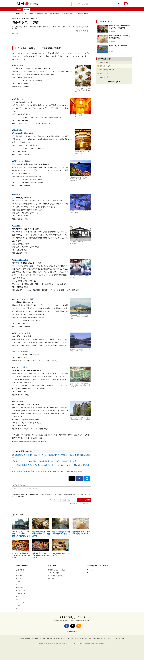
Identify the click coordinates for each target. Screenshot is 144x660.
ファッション (20, 602)
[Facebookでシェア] (79, 478)
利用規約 (49, 638)
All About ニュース (90, 570)
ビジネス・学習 (20, 590)
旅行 (36, 4)
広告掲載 (42, 638)
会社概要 (21, 638)
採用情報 (27, 638)
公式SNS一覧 (72, 632)
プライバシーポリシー (60, 638)
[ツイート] (72, 478)
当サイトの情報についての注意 (102, 638)
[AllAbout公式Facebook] (66, 626)
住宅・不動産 (20, 570)
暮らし (18, 584)
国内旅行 (26, 9)
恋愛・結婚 (19, 587)
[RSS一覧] (78, 626)
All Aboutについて (73, 638)
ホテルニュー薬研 (20, 367)
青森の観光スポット (68, 13)
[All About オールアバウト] (24, 4)
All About (18, 13)
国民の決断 (51, 579)
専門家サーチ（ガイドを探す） (57, 570)
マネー (18, 573)
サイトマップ (116, 638)
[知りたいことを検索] (119, 4)
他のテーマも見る (114, 82)
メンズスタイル (20, 593)
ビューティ (19, 579)
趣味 (17, 599)
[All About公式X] (72, 626)
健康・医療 (19, 576)
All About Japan (89, 573)
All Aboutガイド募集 (53, 573)
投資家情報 (35, 638)
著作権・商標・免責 (85, 638)
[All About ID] (126, 4)
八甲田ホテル (18, 99)
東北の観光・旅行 (42, 13)
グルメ (18, 605)
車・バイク (19, 608)
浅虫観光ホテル (19, 65)
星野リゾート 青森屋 (21, 333)
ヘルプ (123, 638)
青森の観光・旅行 (55, 13)
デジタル (18, 582)
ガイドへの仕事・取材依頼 (55, 576)
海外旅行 (19, 9)
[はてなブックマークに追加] (86, 478)
